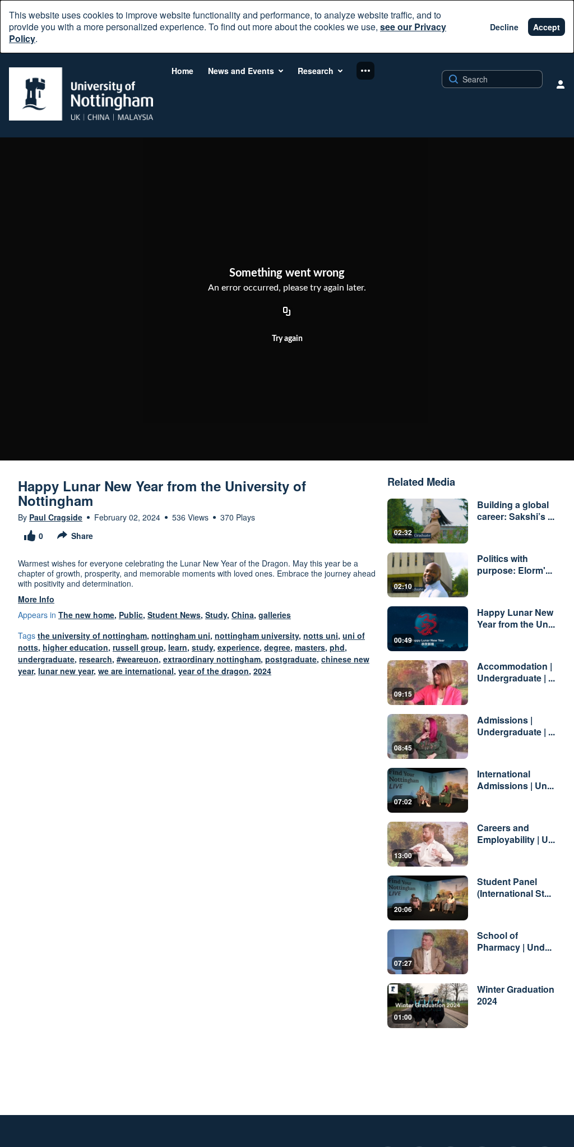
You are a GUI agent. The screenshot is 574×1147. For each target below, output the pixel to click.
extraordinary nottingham (212, 659)
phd (337, 647)
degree (277, 647)
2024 (262, 670)
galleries (274, 614)
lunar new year (66, 670)
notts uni (320, 635)
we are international (136, 670)
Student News (174, 614)
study (202, 647)
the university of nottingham (92, 635)
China (243, 614)
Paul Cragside (55, 517)
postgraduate (291, 659)
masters (310, 647)
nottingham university (257, 635)
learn (177, 647)
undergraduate (46, 659)
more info (36, 599)
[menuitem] (182, 71)
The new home (86, 614)
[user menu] (561, 84)
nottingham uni (180, 635)
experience (238, 647)
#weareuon (138, 659)
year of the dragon (213, 670)
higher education (75, 647)
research (95, 659)
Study (216, 614)
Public (131, 614)
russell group (138, 647)
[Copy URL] (287, 312)
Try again (287, 339)
